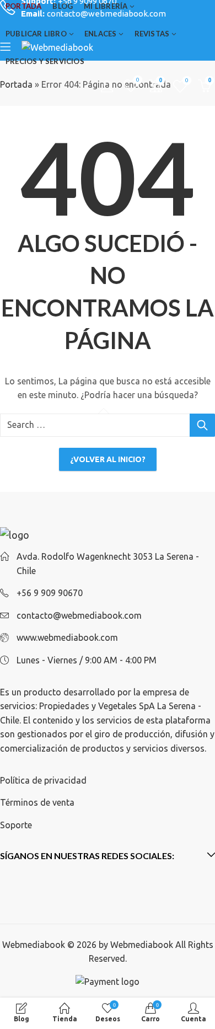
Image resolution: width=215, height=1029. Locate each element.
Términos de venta (37, 802)
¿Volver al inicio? (108, 459)
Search (202, 425)
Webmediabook (141, 945)
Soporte (16, 825)
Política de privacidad (43, 780)
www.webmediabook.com (67, 637)
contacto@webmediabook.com (79, 615)
